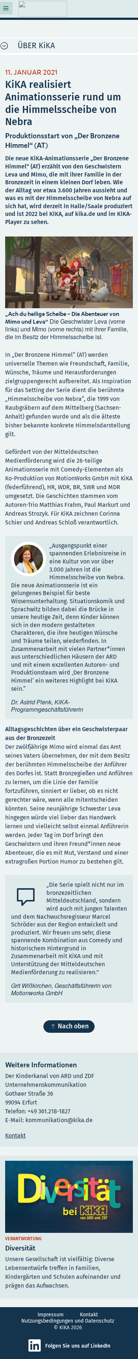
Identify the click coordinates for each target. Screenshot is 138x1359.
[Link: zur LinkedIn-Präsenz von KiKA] (36, 1351)
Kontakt (89, 1315)
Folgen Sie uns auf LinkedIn (77, 1346)
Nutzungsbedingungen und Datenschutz (67, 1321)
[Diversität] (69, 1227)
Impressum (51, 1315)
